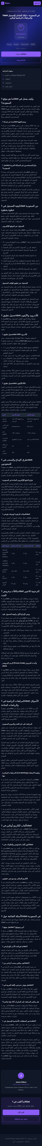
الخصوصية (19, 1141)
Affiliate (27, 1141)
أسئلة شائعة (8, 86)
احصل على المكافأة (21, 1119)
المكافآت (7, 79)
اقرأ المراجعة (21, 60)
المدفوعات (8, 83)
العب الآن (37, 3)
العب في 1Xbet (21, 54)
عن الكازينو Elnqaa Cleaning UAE (15, 75)
